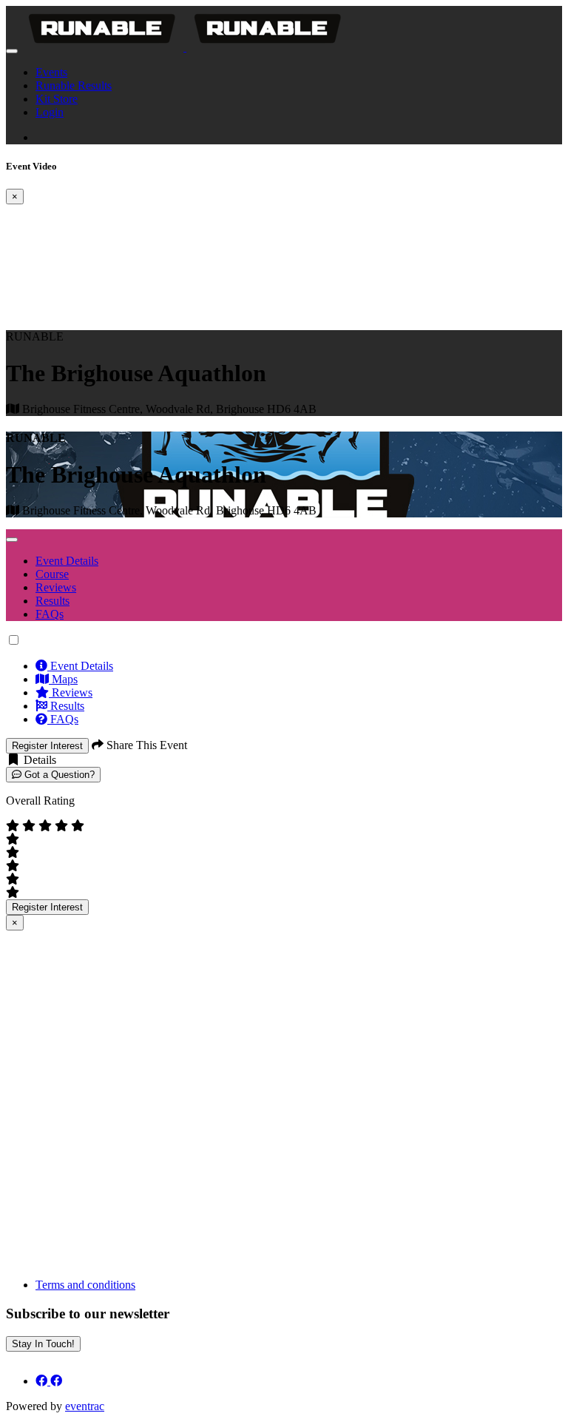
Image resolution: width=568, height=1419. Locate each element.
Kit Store (57, 99)
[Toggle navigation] (12, 51)
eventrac (84, 1406)
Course (52, 574)
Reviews (56, 587)
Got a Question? (58, 774)
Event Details (67, 560)
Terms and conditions (85, 1284)
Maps (63, 679)
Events (51, 72)
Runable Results (74, 85)
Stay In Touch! (43, 1343)
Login (50, 112)
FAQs (50, 614)
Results (53, 600)
